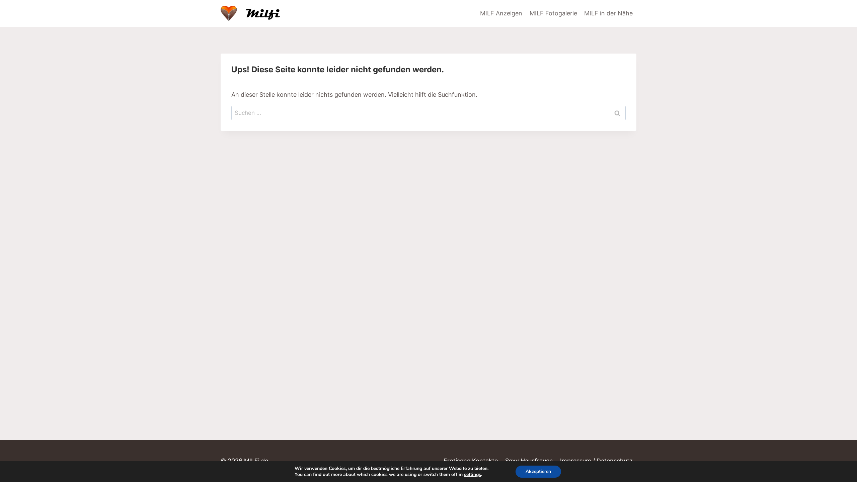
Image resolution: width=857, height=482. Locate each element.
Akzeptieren (538, 471)
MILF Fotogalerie (553, 13)
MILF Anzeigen (501, 13)
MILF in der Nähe (608, 13)
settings (472, 475)
